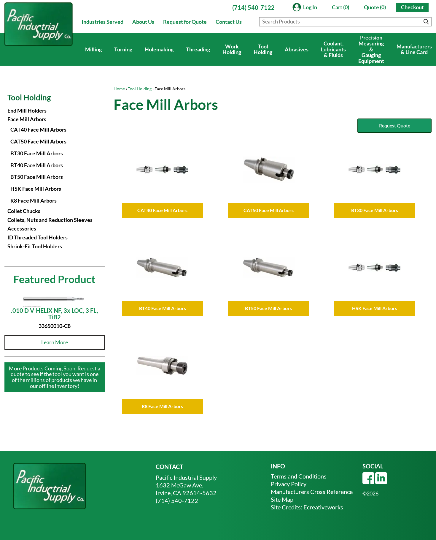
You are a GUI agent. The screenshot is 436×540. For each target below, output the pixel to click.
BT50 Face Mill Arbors (36, 176)
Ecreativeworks (323, 507)
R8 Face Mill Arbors (33, 200)
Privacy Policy (288, 483)
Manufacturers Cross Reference (312, 491)
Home (119, 88)
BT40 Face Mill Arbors (36, 165)
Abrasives (296, 49)
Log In (310, 7)
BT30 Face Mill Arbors (36, 153)
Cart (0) (340, 7)
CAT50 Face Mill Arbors (38, 141)
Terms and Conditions (299, 476)
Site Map (282, 499)
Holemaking (159, 49)
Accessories (21, 228)
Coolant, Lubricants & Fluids (333, 49)
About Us (143, 21)
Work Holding (231, 49)
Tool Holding (263, 49)
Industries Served (102, 21)
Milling (93, 49)
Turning (123, 49)
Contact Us (229, 21)
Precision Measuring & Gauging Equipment (371, 49)
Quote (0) (375, 7)
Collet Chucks (23, 211)
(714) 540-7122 (253, 7)
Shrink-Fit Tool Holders (34, 246)
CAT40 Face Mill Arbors (38, 129)
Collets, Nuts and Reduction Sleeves (50, 220)
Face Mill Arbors (26, 119)
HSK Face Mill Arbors (35, 188)
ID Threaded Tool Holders (37, 237)
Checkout (412, 7)
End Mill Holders (27, 110)
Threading (198, 49)
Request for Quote (185, 21)
